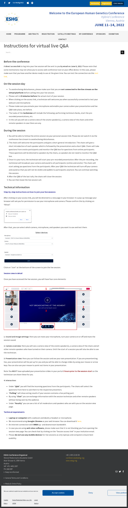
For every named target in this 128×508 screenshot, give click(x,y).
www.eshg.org (71, 460)
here (79, 421)
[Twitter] (120, 472)
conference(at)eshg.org (75, 458)
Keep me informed (12, 472)
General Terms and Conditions (16, 478)
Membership (95, 3)
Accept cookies (58, 493)
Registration (106, 3)
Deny (90, 493)
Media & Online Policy (13, 483)
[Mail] (117, 472)
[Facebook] (123, 472)
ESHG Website (118, 3)
